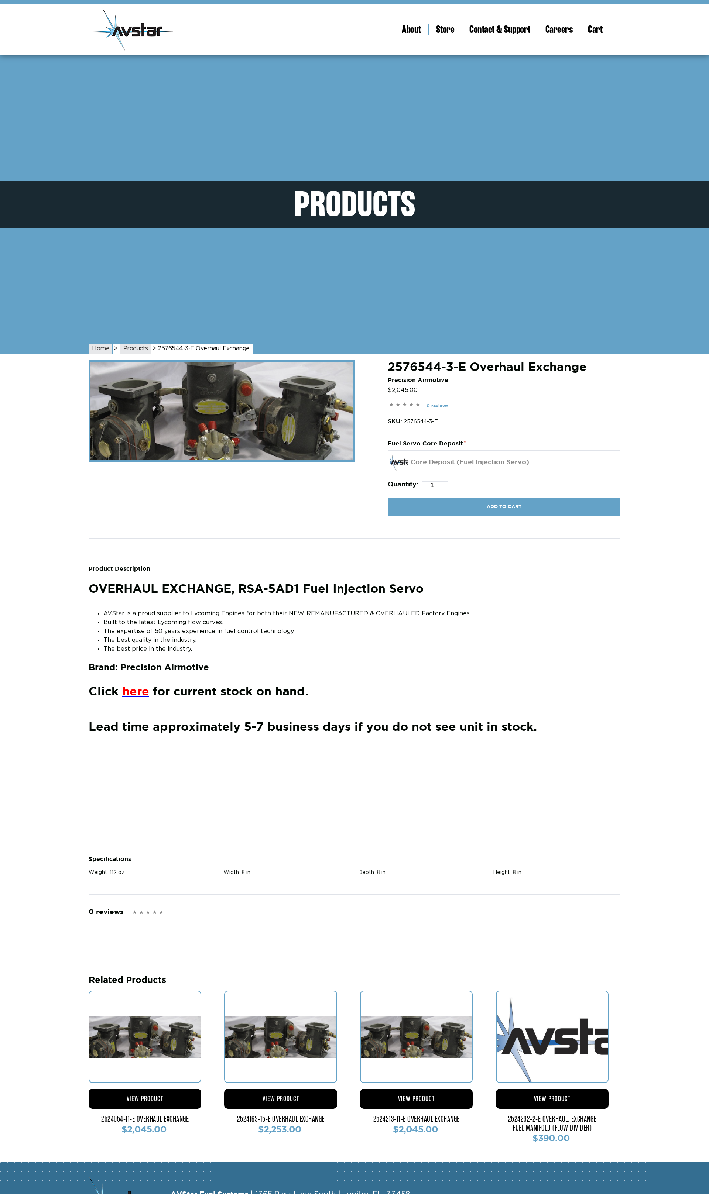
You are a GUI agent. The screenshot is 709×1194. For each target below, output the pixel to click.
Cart (595, 29)
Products (135, 348)
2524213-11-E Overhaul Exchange (416, 1119)
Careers (559, 29)
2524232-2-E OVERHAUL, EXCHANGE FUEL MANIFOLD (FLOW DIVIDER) (552, 1123)
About (411, 29)
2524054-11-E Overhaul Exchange (145, 1119)
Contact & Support (499, 29)
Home (100, 348)
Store (445, 29)
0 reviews (437, 405)
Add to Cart (504, 506)
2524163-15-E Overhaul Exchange (281, 1119)
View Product (145, 1098)
